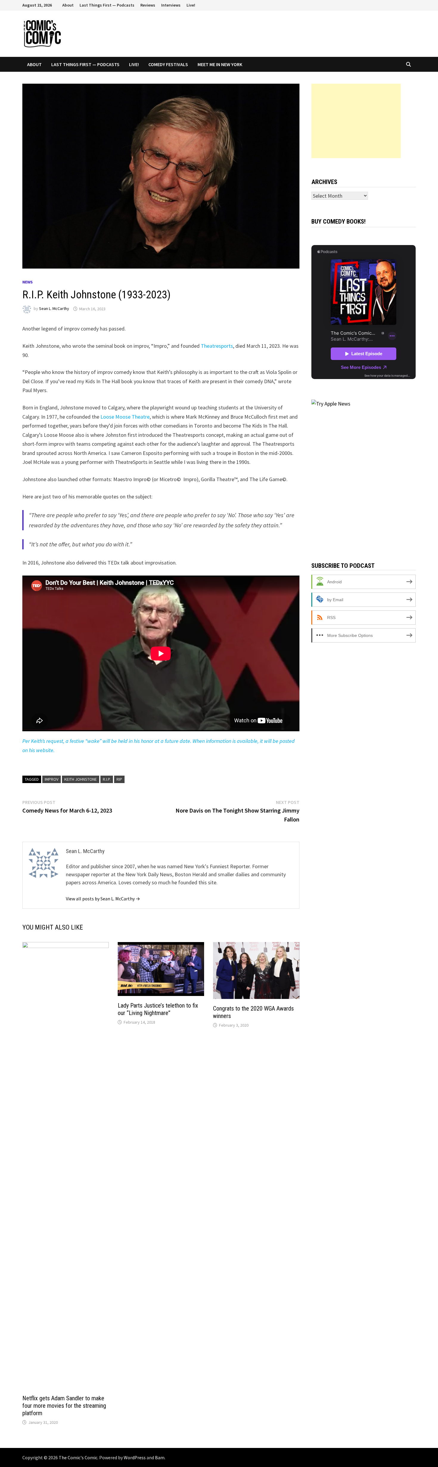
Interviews (171, 5)
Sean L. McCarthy (54, 308)
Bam (159, 1457)
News (27, 282)
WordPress (135, 1457)
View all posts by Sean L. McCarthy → (103, 899)
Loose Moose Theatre (125, 416)
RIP (119, 779)
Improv (51, 779)
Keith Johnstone (80, 779)
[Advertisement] (356, 121)
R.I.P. (107, 779)
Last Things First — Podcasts (107, 5)
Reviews (147, 5)
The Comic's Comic (78, 1457)
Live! (191, 5)
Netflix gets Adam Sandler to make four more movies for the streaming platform (64, 1406)
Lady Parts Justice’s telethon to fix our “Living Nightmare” (158, 1009)
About (68, 5)
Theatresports (217, 345)
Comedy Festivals (168, 64)
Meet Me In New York (220, 64)
